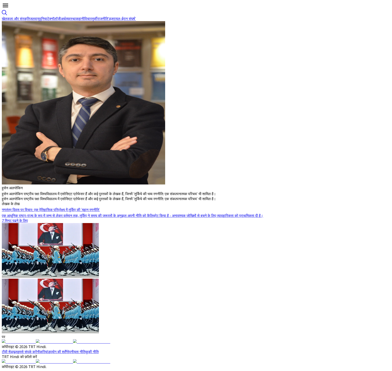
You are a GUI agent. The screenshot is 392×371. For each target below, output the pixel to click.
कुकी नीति (92, 351)
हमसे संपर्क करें (27, 351)
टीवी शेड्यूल (9, 351)
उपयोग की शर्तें (57, 351)
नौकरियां (42, 351)
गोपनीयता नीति (76, 351)
